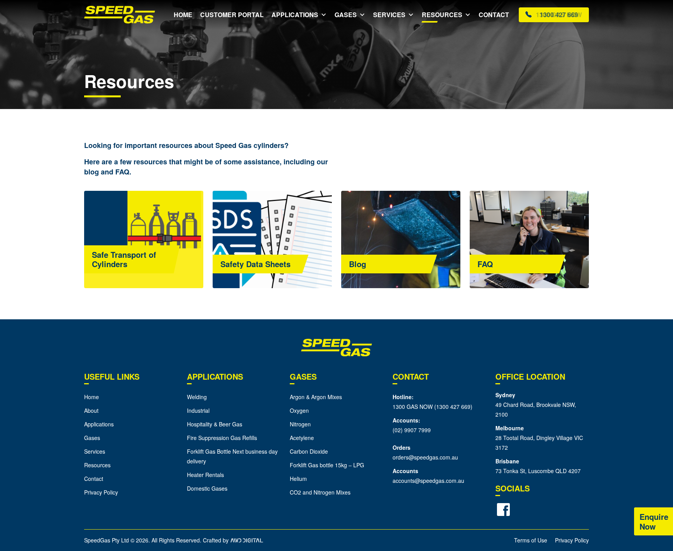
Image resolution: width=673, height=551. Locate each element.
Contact (494, 14)
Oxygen (299, 410)
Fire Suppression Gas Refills (222, 438)
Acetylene (302, 438)
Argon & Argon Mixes (316, 397)
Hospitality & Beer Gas (214, 424)
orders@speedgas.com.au (425, 457)
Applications (294, 14)
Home (183, 14)
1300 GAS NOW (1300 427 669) (432, 406)
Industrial (198, 410)
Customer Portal (232, 14)
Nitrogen (300, 424)
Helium (298, 478)
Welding (197, 397)
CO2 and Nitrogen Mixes (320, 492)
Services (389, 14)
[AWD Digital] (246, 540)
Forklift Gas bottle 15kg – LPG (327, 465)
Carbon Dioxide (309, 451)
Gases (346, 14)
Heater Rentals (205, 475)
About (91, 410)
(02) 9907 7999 (412, 430)
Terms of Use (530, 540)
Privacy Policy (101, 492)
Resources (442, 14)
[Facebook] (503, 510)
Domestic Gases (207, 488)
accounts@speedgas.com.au (428, 480)
